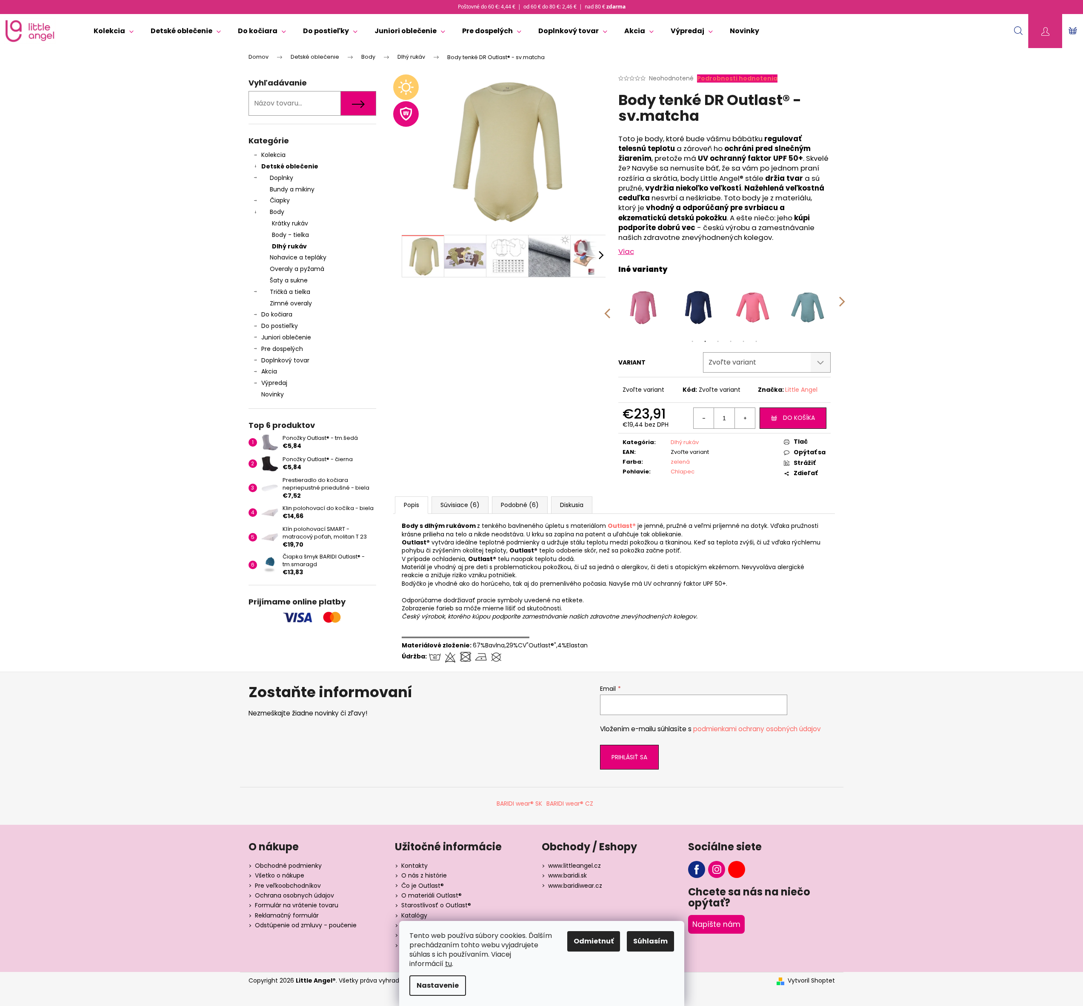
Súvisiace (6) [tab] (460, 505)
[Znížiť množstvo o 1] (704, 418)
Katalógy (414, 915)
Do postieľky (279, 326)
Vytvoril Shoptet (811, 981)
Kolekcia (273, 155)
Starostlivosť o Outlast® (436, 905)
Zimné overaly (291, 303)
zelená (680, 462)
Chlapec (682, 471)
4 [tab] (730, 341)
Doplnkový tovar (285, 360)
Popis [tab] (411, 505)
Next (842, 307)
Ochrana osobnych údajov (294, 895)
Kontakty (414, 865)
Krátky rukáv (290, 223)
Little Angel (801, 389)
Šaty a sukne (289, 280)
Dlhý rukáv (289, 246)
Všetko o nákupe (279, 875)
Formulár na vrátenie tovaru (296, 905)
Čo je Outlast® (422, 885)
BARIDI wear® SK (519, 803)
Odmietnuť (594, 941)
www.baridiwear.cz (575, 885)
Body (277, 212)
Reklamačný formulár (287, 915)
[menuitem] (113, 31)
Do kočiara (276, 314)
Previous (606, 307)
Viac (626, 251)
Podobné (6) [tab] (520, 505)
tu (448, 964)
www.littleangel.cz (574, 865)
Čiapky (280, 200)
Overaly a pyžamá (297, 269)
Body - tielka (290, 235)
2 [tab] (705, 341)
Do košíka (799, 417)
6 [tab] (756, 341)
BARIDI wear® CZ (569, 803)
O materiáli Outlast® (431, 895)
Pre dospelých (282, 349)
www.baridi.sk (567, 875)
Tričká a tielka (290, 292)
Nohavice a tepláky (298, 257)
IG (716, 869)
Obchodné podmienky (288, 865)
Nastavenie (438, 985)
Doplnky (281, 178)
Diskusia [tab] (571, 505)
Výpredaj (274, 383)
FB (696, 869)
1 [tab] (692, 341)
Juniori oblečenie (286, 337)
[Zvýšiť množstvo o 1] (744, 418)
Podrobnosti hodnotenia (737, 78)
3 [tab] (718, 341)
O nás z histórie (424, 875)
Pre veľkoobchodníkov (288, 885)
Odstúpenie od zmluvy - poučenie (306, 925)
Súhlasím (650, 941)
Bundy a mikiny (292, 189)
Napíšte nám (716, 924)
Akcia (269, 371)
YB (736, 869)
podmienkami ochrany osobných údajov (757, 728)
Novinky (272, 394)
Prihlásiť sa (629, 757)
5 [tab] (743, 341)
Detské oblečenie (289, 166)
